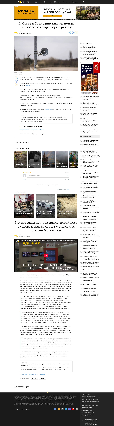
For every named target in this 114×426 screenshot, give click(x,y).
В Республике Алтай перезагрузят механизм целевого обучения (91, 182)
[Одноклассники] (76, 32)
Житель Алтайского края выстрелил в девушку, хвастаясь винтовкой (66, 213)
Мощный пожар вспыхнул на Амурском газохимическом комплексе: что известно (90, 247)
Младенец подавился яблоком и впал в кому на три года (90, 196)
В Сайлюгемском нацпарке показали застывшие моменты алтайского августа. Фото (90, 290)
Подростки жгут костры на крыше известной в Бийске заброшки (91, 141)
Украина (41, 129)
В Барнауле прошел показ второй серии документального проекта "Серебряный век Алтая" (90, 146)
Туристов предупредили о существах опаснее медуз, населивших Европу (89, 47)
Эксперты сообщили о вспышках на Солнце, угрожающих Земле (90, 263)
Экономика (67, 2)
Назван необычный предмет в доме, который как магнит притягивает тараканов (90, 53)
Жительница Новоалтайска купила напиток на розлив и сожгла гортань (89, 284)
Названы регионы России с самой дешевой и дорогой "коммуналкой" (91, 156)
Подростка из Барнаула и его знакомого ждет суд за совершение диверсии (89, 223)
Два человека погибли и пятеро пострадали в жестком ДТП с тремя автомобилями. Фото (90, 273)
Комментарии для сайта (63, 189)
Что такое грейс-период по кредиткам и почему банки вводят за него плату (91, 236)
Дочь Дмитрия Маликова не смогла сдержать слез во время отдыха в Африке (90, 172)
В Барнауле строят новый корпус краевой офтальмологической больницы (90, 131)
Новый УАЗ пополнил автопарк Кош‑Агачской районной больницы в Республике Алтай (90, 151)
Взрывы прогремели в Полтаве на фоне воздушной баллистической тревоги (44, 117)
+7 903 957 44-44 (87, 408)
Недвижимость (77, 2)
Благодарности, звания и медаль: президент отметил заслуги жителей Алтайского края (91, 178)
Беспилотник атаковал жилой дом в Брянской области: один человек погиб (91, 212)
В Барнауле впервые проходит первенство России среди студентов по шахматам (90, 114)
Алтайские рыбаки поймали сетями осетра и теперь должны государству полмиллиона (90, 218)
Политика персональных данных (91, 419)
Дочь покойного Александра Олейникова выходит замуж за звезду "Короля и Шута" (90, 58)
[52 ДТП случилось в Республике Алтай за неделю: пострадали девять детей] (24, 206)
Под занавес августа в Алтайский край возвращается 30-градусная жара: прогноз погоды (91, 295)
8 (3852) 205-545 (87, 412)
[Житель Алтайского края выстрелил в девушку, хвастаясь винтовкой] (67, 206)
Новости (31, 2)
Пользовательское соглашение (91, 420)
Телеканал (40, 2)
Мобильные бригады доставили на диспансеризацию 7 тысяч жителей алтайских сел (91, 279)
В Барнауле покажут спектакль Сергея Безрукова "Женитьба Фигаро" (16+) (90, 241)
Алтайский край (23, 374)
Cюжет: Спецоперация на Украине (32, 126)
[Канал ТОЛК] (42, 134)
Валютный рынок (33, 374)
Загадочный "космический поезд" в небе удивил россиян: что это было (91, 167)
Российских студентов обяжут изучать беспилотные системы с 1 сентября (91, 187)
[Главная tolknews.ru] (21, 2)
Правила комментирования (90, 422)
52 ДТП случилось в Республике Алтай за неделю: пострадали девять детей (24, 212)
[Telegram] (70, 32)
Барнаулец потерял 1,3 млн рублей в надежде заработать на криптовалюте (91, 268)
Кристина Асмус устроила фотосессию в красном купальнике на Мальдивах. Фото (90, 103)
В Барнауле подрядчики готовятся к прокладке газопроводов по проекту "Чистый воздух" (91, 252)
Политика (59, 2)
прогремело (48, 109)
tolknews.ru (87, 394)
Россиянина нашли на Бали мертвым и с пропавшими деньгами (89, 109)
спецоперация (34, 129)
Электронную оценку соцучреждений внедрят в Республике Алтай (89, 201)
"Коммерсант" (30, 85)
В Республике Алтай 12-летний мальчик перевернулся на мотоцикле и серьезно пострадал (91, 258)
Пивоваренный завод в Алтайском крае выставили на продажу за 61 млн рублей (91, 98)
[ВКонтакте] (73, 32)
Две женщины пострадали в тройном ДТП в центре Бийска (45, 213)
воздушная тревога (24, 129)
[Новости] (34, 134)
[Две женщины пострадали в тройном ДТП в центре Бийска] (45, 206)
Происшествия (49, 2)
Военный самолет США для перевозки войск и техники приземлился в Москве (89, 229)
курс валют (42, 374)
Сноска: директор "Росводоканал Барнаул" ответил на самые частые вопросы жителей (90, 125)
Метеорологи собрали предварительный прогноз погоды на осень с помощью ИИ (91, 161)
